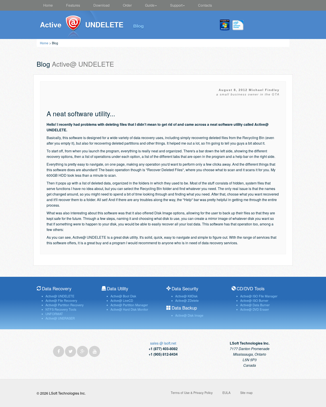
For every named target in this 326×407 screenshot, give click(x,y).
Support (176, 5)
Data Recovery (56, 288)
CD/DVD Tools (251, 288)
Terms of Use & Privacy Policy (192, 392)
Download (101, 5)
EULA (226, 392)
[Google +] (82, 351)
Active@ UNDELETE (73, 27)
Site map (246, 392)
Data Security (185, 288)
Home (48, 5)
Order (127, 5)
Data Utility (117, 288)
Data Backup (184, 307)
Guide (150, 5)
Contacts (205, 5)
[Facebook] (58, 351)
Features (73, 5)
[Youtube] (94, 351)
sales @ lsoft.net (163, 343)
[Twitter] (70, 351)
